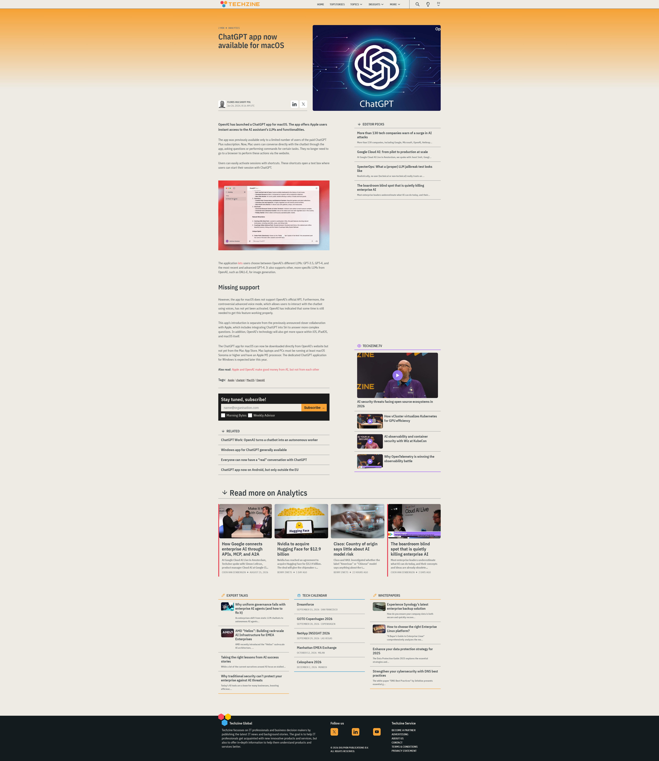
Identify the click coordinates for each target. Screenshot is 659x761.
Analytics (234, 28)
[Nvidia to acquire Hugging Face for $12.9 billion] (301, 521)
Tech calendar (314, 595)
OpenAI (260, 380)
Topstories (337, 4)
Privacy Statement (404, 750)
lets (240, 263)
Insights (374, 4)
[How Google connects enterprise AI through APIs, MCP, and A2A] (245, 521)
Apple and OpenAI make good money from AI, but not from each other (275, 369)
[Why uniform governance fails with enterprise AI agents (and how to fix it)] (227, 612)
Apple (231, 380)
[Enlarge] (325, 190)
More (393, 4)
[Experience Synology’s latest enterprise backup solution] (379, 610)
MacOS (250, 380)
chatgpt (240, 380)
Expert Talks (237, 595)
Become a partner (404, 730)
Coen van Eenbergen (234, 572)
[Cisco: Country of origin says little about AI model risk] (357, 521)
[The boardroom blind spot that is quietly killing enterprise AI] (414, 521)
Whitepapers (389, 595)
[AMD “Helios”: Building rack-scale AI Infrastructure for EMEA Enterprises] (227, 639)
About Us (398, 738)
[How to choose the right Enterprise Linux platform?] (379, 633)
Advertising (400, 734)
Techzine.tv (372, 345)
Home (320, 4)
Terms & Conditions (405, 746)
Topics (354, 4)
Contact (397, 742)
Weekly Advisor (264, 415)
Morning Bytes (237, 415)
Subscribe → (314, 407)
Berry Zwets (284, 572)
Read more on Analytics (268, 492)
